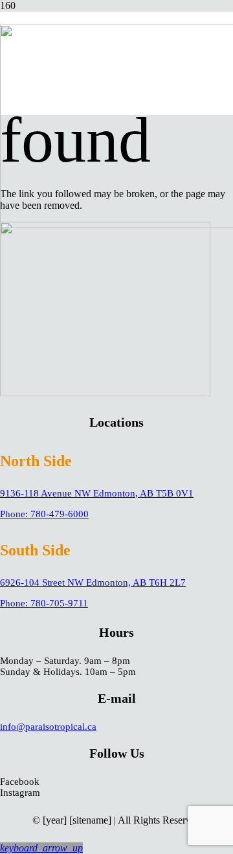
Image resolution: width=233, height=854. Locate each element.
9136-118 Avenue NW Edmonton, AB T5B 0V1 (97, 493)
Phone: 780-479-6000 (44, 514)
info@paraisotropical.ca (48, 726)
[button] (41, 847)
